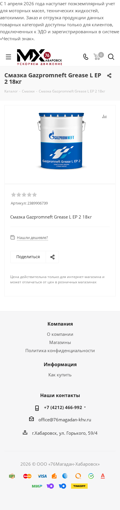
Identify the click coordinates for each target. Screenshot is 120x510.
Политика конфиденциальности (60, 350)
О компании (60, 334)
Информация (60, 364)
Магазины (60, 342)
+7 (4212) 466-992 (63, 407)
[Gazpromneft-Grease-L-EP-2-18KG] (61, 142)
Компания (60, 324)
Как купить (60, 375)
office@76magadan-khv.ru (64, 419)
